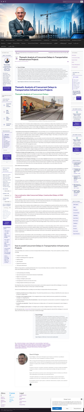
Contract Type (6, 193)
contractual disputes (39, 344)
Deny (67, 408)
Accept (57, 408)
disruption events (35, 345)
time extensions (35, 347)
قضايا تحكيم (3, 46)
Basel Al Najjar (18, 61)
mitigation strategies (46, 345)
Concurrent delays (39, 343)
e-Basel (18, 34)
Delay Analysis (75, 220)
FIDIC (73, 62)
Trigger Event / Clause (6, 199)
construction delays (21, 344)
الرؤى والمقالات (63, 43)
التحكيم (55, 43)
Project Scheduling (30, 346)
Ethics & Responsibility (3, 401)
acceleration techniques (21, 343)
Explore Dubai (74, 59)
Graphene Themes (9, 410)
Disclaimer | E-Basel (76, 40)
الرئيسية (70, 43)
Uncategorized (74, 66)
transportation (28, 309)
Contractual (54, 40)
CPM (44, 344)
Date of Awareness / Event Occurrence (7, 205)
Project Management (22, 346)
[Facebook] (5, 1)
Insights (9, 43)
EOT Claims (75, 204)
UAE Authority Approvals (46, 43)
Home (2, 40)
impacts (40, 345)
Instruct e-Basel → (7, 89)
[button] (81, 399)
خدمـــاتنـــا (76, 43)
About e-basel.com (10, 40)
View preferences (77, 408)
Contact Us (46, 40)
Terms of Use (26, 409)
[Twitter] (3, 1)
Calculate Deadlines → (7, 223)
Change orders (32, 343)
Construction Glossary (36, 40)
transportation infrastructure (21, 348)
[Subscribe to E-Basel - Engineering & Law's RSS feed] (1, 1)
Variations (75, 223)
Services (23, 43)
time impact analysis (42, 347)
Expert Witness (75, 218)
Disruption (75, 228)
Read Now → (78, 98)
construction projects (30, 344)
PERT (16, 346)
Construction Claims (25, 61)
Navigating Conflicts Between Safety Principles (58, 52)
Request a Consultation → (77, 124)
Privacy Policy (16, 43)
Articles (26, 40)
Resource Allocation (38, 346)
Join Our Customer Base (11, 400)
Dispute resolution (27, 345)
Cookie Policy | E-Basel (65, 40)
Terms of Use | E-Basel (33, 43)
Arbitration (19, 40)
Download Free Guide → (7, 157)
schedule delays (18, 347)
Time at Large (75, 231)
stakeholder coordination (26, 347)
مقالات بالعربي (11, 46)
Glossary (3, 43)
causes (27, 343)
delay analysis (21, 345)
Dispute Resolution (76, 233)
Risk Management (45, 346)
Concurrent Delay (76, 212)
